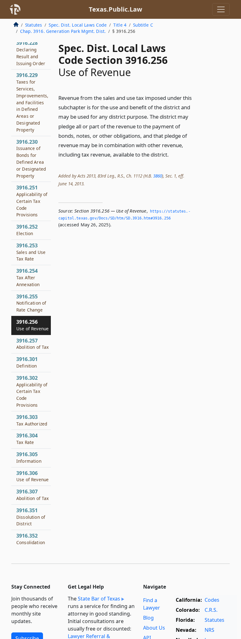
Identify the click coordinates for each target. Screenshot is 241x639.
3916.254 (28, 277)
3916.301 (27, 362)
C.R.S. (211, 609)
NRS (209, 629)
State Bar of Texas (99, 598)
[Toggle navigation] (221, 9)
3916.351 (30, 517)
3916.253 (31, 252)
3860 (157, 176)
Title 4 (119, 25)
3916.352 (30, 538)
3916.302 (32, 391)
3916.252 (27, 229)
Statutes (33, 25)
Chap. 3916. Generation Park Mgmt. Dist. (63, 31)
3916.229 (32, 102)
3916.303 (31, 420)
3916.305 (28, 457)
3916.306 (32, 476)
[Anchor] (172, 154)
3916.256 (32, 325)
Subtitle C (143, 25)
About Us (154, 627)
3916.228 (30, 52)
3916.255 (31, 303)
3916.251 (32, 201)
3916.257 (32, 343)
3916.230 (31, 158)
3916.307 (32, 494)
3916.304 (27, 438)
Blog (148, 617)
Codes (212, 599)
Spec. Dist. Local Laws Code (77, 25)
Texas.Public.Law (115, 9)
